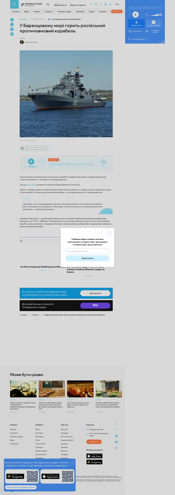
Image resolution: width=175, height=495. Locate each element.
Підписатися (88, 258)
